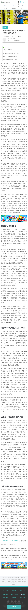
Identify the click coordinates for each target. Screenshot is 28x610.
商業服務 (14, 597)
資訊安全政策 (14, 594)
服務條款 (22, 591)
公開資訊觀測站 (14, 579)
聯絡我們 (5, 591)
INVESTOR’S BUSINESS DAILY (10, 541)
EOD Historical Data (6, 579)
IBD (8, 40)
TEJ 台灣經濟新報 (21, 577)
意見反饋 (14, 591)
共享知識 (22, 597)
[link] (14, 218)
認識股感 (5, 597)
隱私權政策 (5, 594)
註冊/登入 (24, 2)
